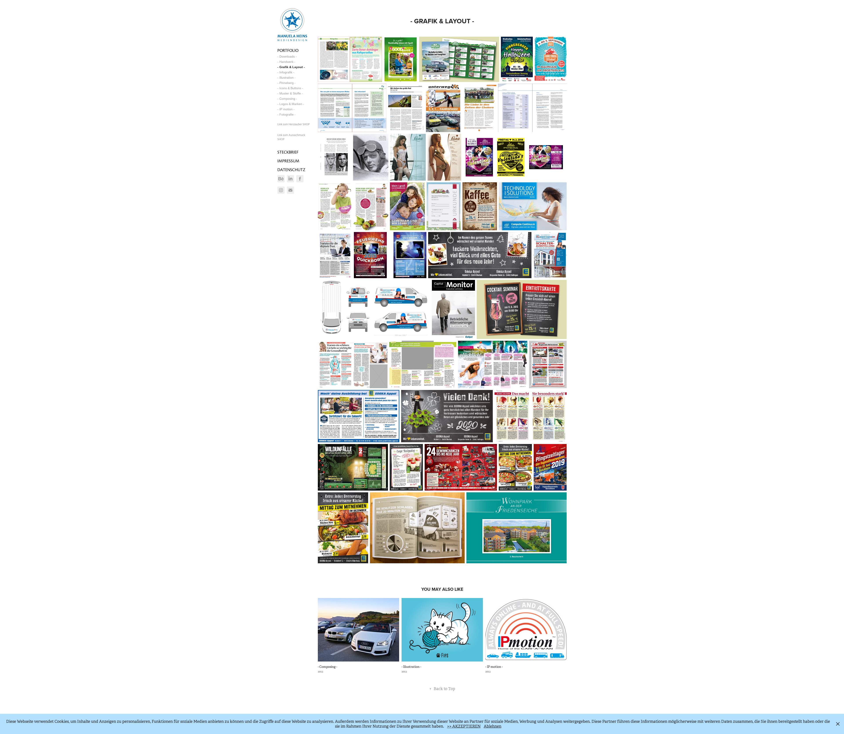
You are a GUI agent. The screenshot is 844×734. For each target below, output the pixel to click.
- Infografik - (285, 72)
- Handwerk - (286, 61)
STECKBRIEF (287, 152)
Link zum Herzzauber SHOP (293, 124)
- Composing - (287, 98)
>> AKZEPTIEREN (464, 726)
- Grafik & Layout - (291, 67)
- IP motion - (286, 109)
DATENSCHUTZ (291, 169)
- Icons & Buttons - (290, 88)
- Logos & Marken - (290, 104)
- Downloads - (287, 56)
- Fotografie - (286, 114)
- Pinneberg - (286, 83)
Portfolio (287, 50)
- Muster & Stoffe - (290, 93)
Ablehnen (492, 726)
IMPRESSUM (288, 160)
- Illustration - (286, 77)
